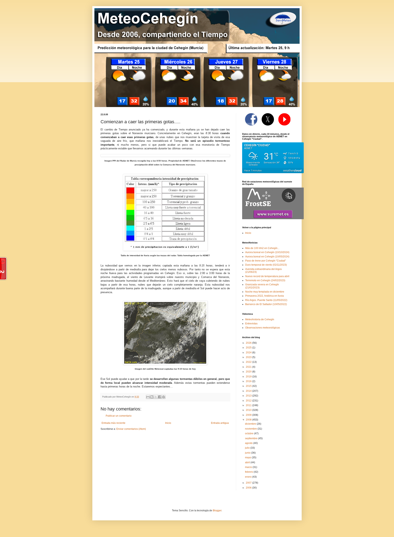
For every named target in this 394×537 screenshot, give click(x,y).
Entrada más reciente (113, 423)
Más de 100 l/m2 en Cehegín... (262, 248)
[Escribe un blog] (152, 397)
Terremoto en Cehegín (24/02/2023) (265, 280)
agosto (249, 443)
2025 (249, 347)
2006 (249, 487)
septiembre (251, 438)
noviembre (251, 428)
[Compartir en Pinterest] (163, 397)
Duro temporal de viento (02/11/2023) (266, 264)
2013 (249, 395)
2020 (249, 371)
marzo (249, 467)
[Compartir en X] (156, 397)
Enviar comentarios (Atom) (131, 429)
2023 (249, 357)
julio (247, 447)
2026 (249, 342)
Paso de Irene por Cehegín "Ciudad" (265, 260)
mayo (248, 457)
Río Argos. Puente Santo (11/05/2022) (266, 300)
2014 (249, 390)
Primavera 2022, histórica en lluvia (264, 295)
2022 (249, 362)
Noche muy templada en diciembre (264, 291)
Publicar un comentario (119, 415)
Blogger (217, 510)
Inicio (168, 423)
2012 (249, 400)
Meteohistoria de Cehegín (259, 319)
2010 (249, 410)
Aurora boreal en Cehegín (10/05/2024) (267, 256)
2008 (249, 419)
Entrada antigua (220, 423)
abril (248, 462)
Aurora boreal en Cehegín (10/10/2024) (267, 252)
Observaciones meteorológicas (262, 327)
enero (248, 476)
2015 (249, 386)
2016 (249, 381)
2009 (249, 415)
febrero (249, 471)
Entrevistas (251, 323)
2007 (249, 482)
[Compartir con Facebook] (160, 397)
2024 (249, 352)
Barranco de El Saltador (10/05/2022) (266, 304)
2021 (249, 366)
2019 (249, 376)
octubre (249, 433)
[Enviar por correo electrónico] (148, 397)
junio (248, 452)
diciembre (251, 423)
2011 (249, 405)
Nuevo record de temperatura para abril (267, 276)
